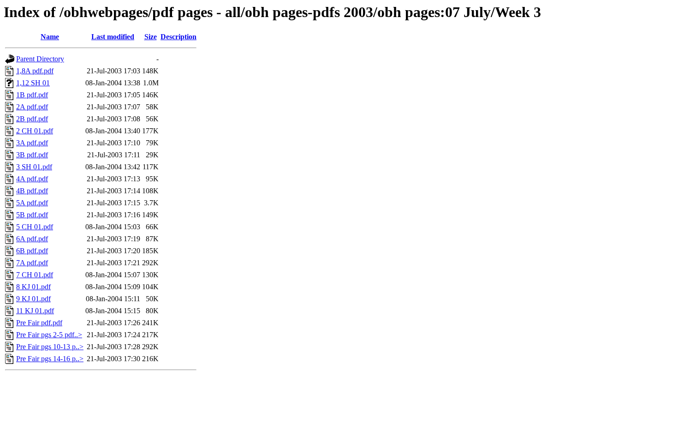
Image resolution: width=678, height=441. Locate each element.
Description (178, 37)
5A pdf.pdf (32, 203)
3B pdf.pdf (32, 155)
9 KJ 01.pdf (33, 299)
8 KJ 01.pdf (33, 287)
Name (50, 37)
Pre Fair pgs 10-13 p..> (49, 347)
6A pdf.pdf (32, 239)
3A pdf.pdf (32, 143)
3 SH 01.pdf (34, 167)
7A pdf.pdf (32, 263)
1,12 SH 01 (33, 83)
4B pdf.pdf (32, 191)
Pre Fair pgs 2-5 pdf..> (49, 335)
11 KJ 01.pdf (35, 311)
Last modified (112, 37)
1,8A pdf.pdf (35, 71)
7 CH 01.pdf (34, 275)
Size (150, 37)
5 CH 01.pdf (34, 227)
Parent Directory (40, 59)
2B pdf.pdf (32, 119)
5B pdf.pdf (32, 215)
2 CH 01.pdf (34, 131)
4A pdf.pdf (32, 179)
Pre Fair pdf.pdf (39, 323)
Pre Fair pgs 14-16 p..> (49, 359)
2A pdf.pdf (32, 107)
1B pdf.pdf (32, 95)
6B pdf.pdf (32, 251)
